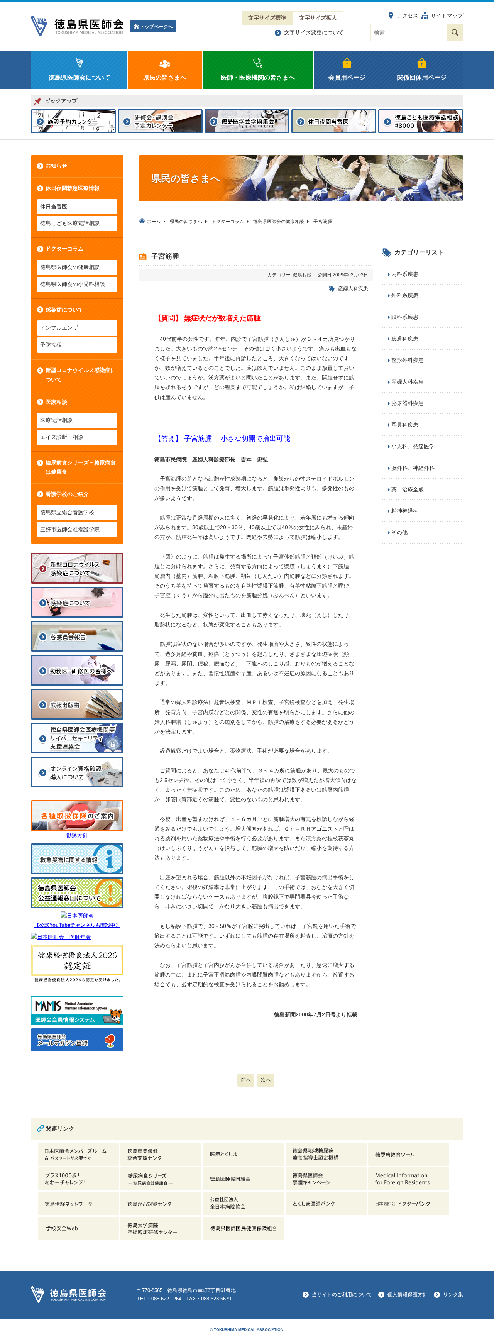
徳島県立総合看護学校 (67, 512)
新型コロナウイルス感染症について (81, 375)
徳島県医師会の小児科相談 (72, 284)
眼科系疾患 (404, 317)
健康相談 (302, 275)
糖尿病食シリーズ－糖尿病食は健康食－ (81, 467)
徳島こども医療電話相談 (70, 223)
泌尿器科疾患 (407, 403)
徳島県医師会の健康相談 (70, 267)
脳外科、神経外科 (413, 468)
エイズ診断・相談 (61, 437)
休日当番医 (53, 206)
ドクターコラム (64, 249)
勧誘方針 (77, 835)
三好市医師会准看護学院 (70, 529)
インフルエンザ (59, 328)
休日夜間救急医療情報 (73, 188)
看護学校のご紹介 (67, 494)
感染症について (64, 309)
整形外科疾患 (407, 360)
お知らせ (56, 166)
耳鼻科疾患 (404, 425)
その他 (399, 532)
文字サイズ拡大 (318, 18)
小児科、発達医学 (413, 446)
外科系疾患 (404, 295)
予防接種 (51, 345)
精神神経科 (404, 511)
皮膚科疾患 (404, 338)
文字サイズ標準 (267, 18)
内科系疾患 (404, 274)
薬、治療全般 (407, 489)
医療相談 (56, 402)
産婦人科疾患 (353, 288)
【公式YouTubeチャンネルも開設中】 (77, 925)
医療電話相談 (56, 420)
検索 (455, 32)
